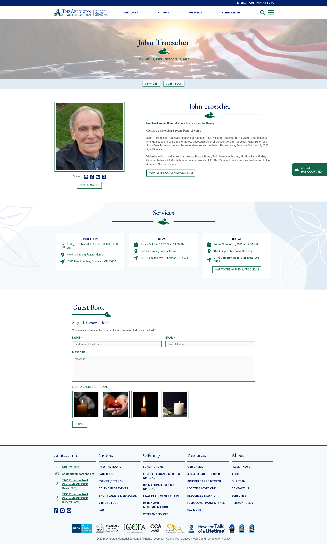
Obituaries (131, 12)
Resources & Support (203, 495)
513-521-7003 (71, 467)
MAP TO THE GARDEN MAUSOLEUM (171, 172)
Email (170, 337)
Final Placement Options (161, 496)
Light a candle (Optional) (90, 386)
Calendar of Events (113, 488)
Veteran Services (155, 514)
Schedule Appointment (204, 481)
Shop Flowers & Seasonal (118, 495)
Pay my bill (195, 510)
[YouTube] (62, 510)
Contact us (240, 488)
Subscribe (239, 495)
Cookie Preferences (178, 538)
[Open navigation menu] (271, 12)
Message (79, 352)
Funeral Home (231, 12)
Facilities (106, 474)
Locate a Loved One (201, 488)
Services (151, 83)
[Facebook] (56, 510)
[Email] (69, 510)
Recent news (241, 466)
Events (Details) (111, 481)
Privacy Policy (242, 503)
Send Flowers (89, 185)
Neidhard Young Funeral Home (165, 123)
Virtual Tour (108, 503)
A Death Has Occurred (203, 474)
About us (238, 474)
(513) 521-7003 (245, 3)
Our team (239, 481)
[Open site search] (262, 12)
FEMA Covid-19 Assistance (206, 503)
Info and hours (110, 466)
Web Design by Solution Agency (211, 538)
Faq (101, 510)
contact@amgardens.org (78, 474)
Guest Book (174, 83)
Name (77, 337)
